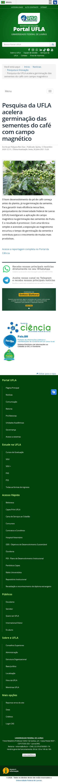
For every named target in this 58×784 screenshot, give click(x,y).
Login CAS (10, 724)
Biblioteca (10, 502)
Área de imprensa (37, 55)
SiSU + (8, 466)
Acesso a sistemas (13, 437)
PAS (7, 473)
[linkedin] (41, 49)
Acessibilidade (17, 7)
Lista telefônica (29, 755)
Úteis (8, 710)
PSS (7, 480)
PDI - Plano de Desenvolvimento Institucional (25, 558)
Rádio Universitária (14, 572)
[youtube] (52, 49)
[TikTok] (44, 49)
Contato (24, 55)
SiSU (7, 459)
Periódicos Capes (13, 565)
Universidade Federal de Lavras (29, 780)
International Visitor (14, 623)
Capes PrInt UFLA (13, 509)
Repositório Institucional (16, 579)
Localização (10, 673)
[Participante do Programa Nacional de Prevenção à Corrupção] (9, 355)
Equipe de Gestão (30, 53)
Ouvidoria (10, 551)
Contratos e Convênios (15, 530)
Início (27, 66)
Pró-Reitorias (11, 416)
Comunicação (11, 402)
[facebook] (29, 49)
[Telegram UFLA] (29, 280)
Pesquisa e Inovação (18, 70)
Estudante (10, 602)
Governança (11, 430)
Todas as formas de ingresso (17, 487)
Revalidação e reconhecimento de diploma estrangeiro (28, 586)
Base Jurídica (11, 666)
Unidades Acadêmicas (15, 423)
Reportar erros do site (15, 703)
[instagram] (33, 49)
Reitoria (9, 409)
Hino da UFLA (11, 680)
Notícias (37, 66)
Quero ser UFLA (12, 616)
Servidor (9, 609)
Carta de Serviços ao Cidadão (18, 516)
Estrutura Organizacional (16, 659)
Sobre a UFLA (15, 53)
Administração (12, 652)
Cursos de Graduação (15, 452)
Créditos (9, 717)
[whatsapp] (37, 49)
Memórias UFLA (12, 687)
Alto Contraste (31, 7)
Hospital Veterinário (14, 537)
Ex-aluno (9, 630)
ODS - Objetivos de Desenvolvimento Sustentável (26, 544)
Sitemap (44, 7)
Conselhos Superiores (15, 645)
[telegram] (48, 49)
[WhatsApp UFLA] (29, 268)
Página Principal (12, 388)
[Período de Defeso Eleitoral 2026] (29, 299)
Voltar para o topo (47, 373)
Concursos (10, 523)
